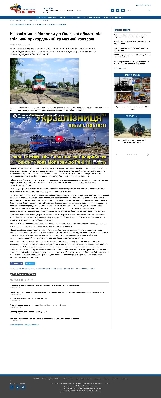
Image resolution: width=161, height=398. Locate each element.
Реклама (115, 379)
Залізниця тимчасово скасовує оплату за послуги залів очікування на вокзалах (44, 318)
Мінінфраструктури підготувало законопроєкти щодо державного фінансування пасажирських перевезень (57, 292)
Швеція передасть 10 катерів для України (28, 298)
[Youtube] (123, 10)
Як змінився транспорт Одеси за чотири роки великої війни (132, 42)
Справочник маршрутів (92, 17)
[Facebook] (112, 10)
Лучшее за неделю (132, 75)
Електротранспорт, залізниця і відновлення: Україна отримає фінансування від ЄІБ (131, 62)
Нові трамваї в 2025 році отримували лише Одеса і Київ (131, 49)
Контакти (119, 17)
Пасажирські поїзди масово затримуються (28, 311)
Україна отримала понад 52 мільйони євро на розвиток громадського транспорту (131, 36)
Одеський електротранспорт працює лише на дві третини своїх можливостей (44, 285)
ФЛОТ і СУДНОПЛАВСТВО (57, 17)
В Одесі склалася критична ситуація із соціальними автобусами (38, 305)
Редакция (124, 379)
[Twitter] (117, 10)
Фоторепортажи (132, 116)
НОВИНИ (40, 17)
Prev (116, 155)
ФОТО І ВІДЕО (75, 17)
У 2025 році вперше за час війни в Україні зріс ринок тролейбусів (132, 56)
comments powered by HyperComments (24, 325)
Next (148, 155)
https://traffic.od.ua (22, 8)
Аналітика (108, 17)
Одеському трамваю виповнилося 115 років (132, 108)
